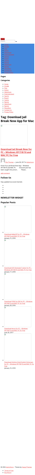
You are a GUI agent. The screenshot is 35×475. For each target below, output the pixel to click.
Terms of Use (8, 471)
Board (6, 59)
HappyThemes (27, 467)
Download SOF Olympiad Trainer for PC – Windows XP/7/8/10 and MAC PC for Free (18, 269)
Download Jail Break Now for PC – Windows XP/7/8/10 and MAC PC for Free (16, 152)
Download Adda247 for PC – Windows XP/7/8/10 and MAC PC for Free (16, 235)
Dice (5, 49)
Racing (6, 63)
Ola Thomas (9, 162)
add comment (5, 173)
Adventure (7, 53)
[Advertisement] (17, 20)
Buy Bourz (7, 473)
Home (6, 45)
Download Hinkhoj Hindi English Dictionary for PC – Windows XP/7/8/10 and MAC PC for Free (19, 364)
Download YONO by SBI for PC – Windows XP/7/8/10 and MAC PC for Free (18, 302)
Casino (6, 61)
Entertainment (9, 55)
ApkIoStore (10, 467)
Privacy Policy (8, 73)
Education (7, 69)
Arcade (6, 47)
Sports (6, 57)
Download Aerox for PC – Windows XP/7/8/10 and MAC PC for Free (16, 330)
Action (6, 51)
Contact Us (8, 71)
